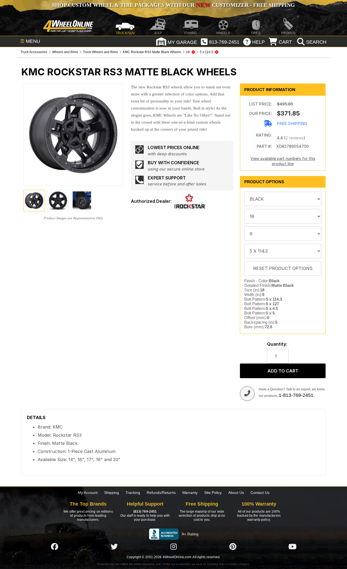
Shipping (111, 492)
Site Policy (213, 492)
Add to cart (283, 371)
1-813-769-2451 (296, 395)
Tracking (133, 492)
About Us (236, 492)
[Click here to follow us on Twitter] (114, 546)
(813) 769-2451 (145, 511)
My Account (88, 492)
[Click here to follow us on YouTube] (292, 546)
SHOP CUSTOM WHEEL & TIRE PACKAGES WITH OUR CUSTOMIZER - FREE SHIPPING (173, 5)
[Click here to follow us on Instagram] (173, 546)
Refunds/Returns (161, 492)
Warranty (190, 492)
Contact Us (259, 492)
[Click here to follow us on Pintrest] (232, 546)
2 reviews (295, 137)
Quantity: (277, 344)
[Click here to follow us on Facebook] (54, 546)
